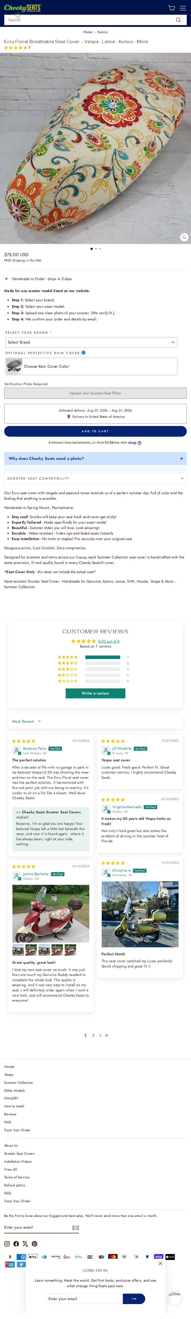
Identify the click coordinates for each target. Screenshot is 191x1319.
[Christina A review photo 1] (140, 914)
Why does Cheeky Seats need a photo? (46, 458)
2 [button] (93, 1035)
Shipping (18, 260)
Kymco (103, 31)
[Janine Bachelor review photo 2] (18, 950)
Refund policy (14, 1185)
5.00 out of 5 (109, 641)
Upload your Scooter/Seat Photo (95, 393)
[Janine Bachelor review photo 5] (57, 950)
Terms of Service (16, 1177)
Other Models (14, 1090)
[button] (16, 48)
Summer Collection (18, 1082)
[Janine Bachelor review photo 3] (31, 950)
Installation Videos (18, 1161)
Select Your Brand (26, 332)
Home (87, 31)
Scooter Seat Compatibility (38, 478)
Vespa (8, 1074)
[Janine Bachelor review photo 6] (70, 950)
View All (10, 1169)
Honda (9, 1066)
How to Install (14, 1106)
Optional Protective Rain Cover (42, 353)
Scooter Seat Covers (19, 1153)
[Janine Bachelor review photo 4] (44, 950)
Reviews (10, 1114)
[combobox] (95, 20)
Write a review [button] (95, 693)
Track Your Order (17, 1130)
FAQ (7, 1122)
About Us (11, 1145)
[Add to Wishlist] (6, 59)
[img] (23, 741)
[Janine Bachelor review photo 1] (51, 914)
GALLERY (11, 1098)
